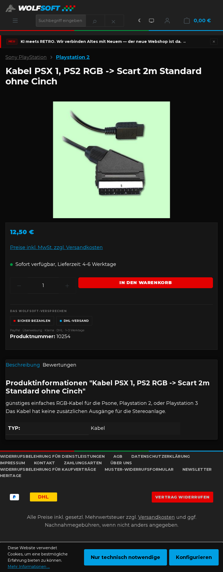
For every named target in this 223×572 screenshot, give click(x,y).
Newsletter (197, 469)
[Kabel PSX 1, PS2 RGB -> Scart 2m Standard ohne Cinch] (111, 159)
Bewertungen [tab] (59, 365)
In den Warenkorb (145, 282)
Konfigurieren (194, 557)
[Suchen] (95, 21)
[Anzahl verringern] (19, 285)
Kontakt (44, 462)
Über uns (121, 462)
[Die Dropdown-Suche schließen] (114, 21)
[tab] (23, 365)
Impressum (12, 462)
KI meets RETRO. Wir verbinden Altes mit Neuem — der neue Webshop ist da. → (103, 41)
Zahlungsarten (83, 462)
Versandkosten (156, 517)
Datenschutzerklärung (160, 456)
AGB (118, 456)
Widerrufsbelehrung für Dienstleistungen (52, 456)
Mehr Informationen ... (29, 566)
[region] (111, 159)
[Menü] (15, 21)
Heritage (10, 475)
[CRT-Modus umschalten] (151, 21)
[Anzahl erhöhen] (67, 285)
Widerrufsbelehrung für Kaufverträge (48, 469)
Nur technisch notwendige (125, 557)
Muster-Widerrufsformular (139, 469)
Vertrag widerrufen (182, 497)
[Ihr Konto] (167, 21)
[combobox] (61, 21)
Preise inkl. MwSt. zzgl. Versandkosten (56, 247)
